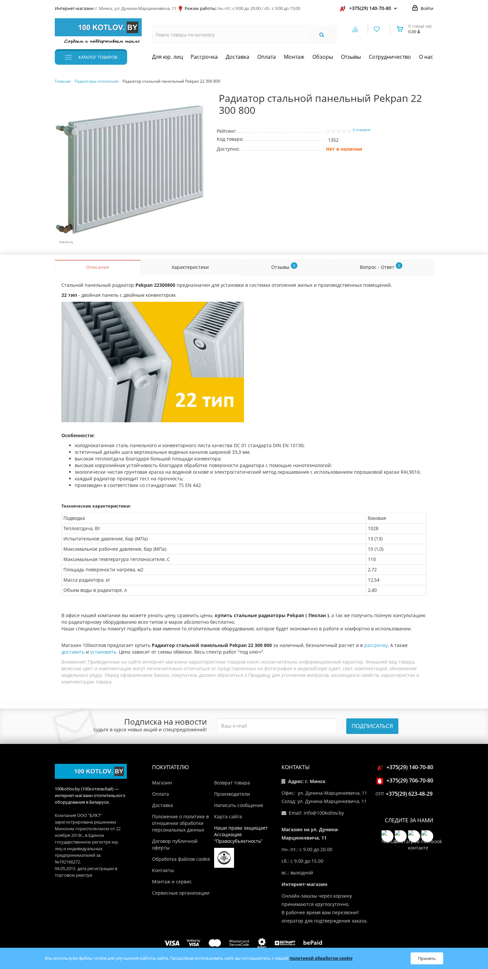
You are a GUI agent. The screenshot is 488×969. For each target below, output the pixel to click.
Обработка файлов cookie (181, 859)
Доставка (237, 56)
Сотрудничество (390, 56)
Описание (97, 267)
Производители (232, 794)
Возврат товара (232, 782)
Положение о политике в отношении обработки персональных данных (180, 823)
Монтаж (294, 56)
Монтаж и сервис (172, 881)
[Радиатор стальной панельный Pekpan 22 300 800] (131, 170)
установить (103, 652)
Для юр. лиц (167, 56)
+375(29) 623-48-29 (409, 793)
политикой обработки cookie (321, 958)
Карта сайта (228, 816)
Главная (63, 81)
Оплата (266, 56)
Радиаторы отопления (97, 81)
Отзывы (351, 56)
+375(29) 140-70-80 (370, 8)
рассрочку (375, 645)
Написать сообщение (238, 805)
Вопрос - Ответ (380, 266)
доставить (73, 652)
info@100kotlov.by (324, 813)
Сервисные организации (180, 893)
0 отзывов (361, 129)
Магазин (162, 782)
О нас (426, 56)
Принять (427, 958)
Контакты (163, 870)
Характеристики (190, 267)
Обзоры (322, 56)
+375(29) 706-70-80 (409, 780)
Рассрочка (204, 56)
